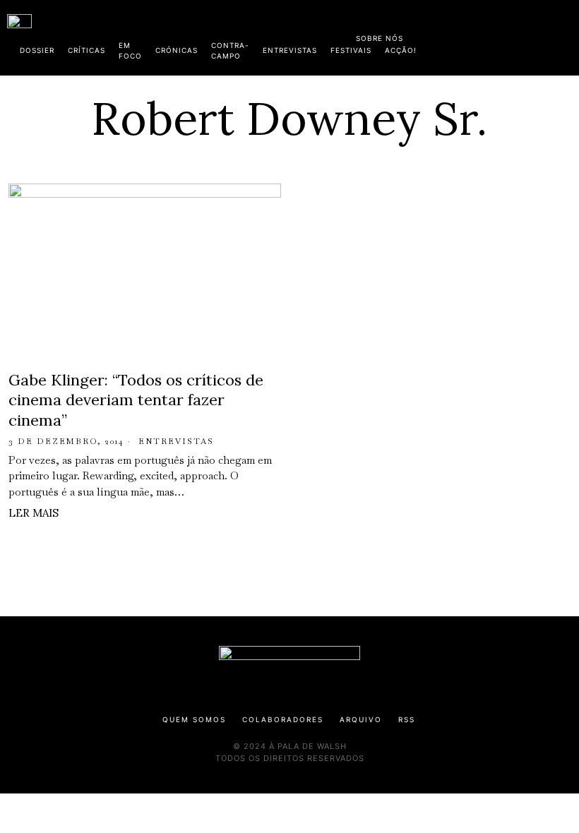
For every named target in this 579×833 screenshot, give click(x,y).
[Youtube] (526, 35)
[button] (565, 37)
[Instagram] (481, 35)
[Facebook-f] (435, 35)
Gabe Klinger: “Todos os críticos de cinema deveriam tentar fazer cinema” (135, 400)
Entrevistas (176, 441)
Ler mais (33, 513)
